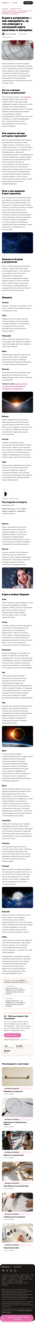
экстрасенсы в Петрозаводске (13, 386)
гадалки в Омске (21, 384)
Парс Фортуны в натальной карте (16, 1186)
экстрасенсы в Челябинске (12, 389)
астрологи (27, 97)
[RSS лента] (15, 1270)
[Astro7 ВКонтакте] (3, 1270)
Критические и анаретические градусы (15, 1123)
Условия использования (24, 1310)
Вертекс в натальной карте (14, 1155)
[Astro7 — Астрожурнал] (9, 2)
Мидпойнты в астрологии (13, 1091)
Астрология (12, 1277)
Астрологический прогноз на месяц (12, 1283)
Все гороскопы (13, 1279)
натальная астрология (12, 1088)
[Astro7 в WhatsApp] (11, 1270)
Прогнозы (10, 1281)
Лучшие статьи (15, 8)
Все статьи (16, 1275)
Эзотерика (20, 1277)
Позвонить (29, 2)
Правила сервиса (6, 1312)
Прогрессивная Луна (11, 1248)
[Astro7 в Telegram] (7, 1270)
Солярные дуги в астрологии (14, 1217)
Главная (5, 8)
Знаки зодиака (18, 1281)
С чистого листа (23, 1279)
